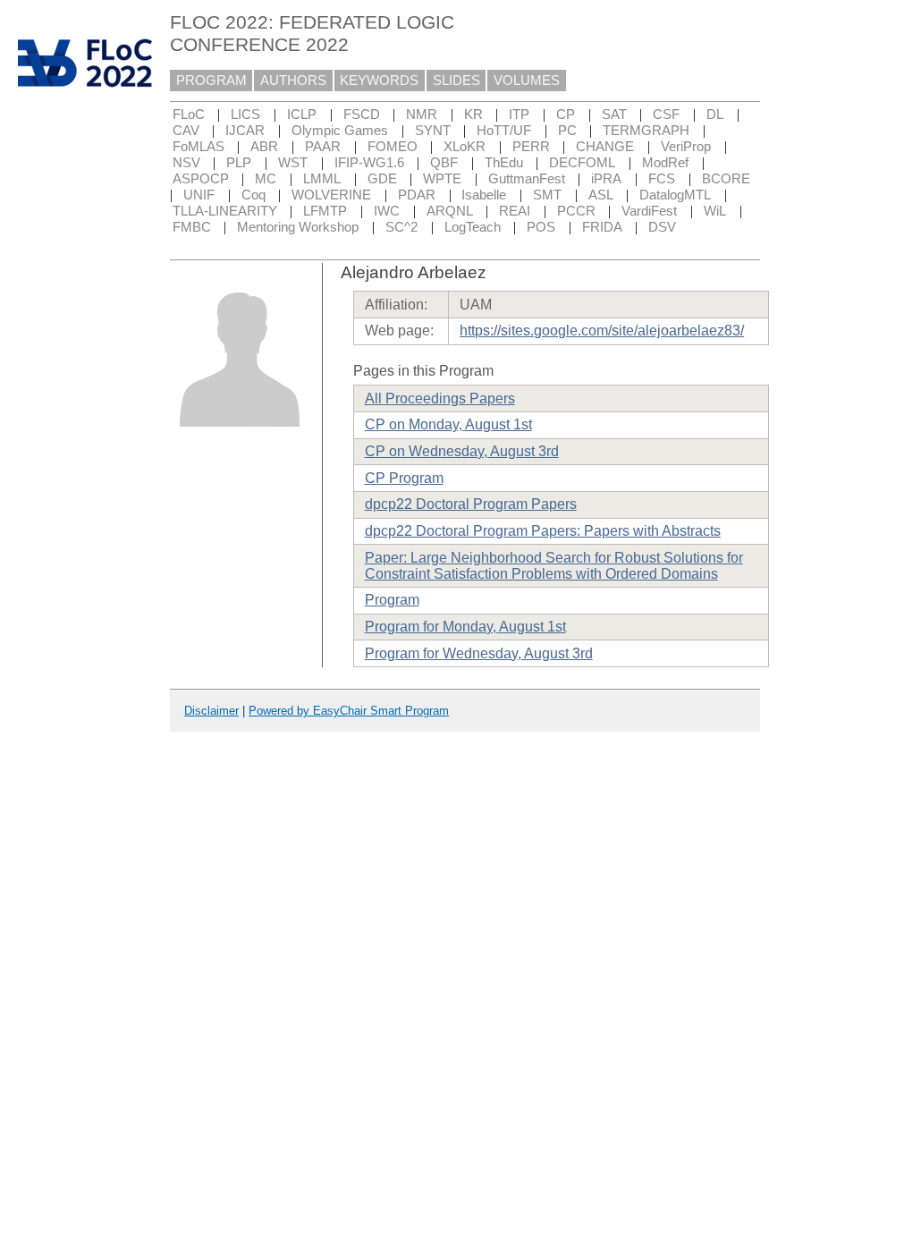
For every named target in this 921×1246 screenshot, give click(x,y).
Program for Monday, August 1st (465, 626)
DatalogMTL (675, 195)
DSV (662, 227)
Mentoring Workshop (298, 227)
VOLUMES (527, 80)
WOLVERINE (331, 195)
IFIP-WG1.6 (369, 163)
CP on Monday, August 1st (448, 424)
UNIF (199, 195)
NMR (421, 114)
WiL (715, 211)
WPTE (442, 179)
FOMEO (393, 147)
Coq (253, 195)
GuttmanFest (526, 179)
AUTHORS (293, 80)
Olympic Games (340, 130)
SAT (614, 114)
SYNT (433, 130)
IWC (387, 211)
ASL (600, 195)
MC (265, 179)
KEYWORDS (379, 80)
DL (714, 114)
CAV (186, 130)
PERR (531, 147)
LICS (245, 114)
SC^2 (401, 227)
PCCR (576, 211)
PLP (238, 163)
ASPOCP (201, 179)
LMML (322, 179)
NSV (186, 163)
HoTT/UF (504, 130)
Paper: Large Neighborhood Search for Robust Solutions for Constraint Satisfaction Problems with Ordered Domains (554, 565)
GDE (382, 179)
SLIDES (456, 80)
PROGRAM (211, 80)
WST (293, 163)
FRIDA (602, 227)
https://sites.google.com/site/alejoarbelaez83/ (602, 330)
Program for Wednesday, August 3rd (479, 653)
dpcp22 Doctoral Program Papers (471, 504)
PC (567, 130)
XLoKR (465, 147)
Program (392, 599)
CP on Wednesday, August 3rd (462, 451)
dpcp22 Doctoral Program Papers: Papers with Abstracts (543, 530)
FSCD (361, 114)
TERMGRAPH (646, 130)
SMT (547, 195)
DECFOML (582, 163)
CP (565, 114)
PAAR (323, 147)
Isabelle (483, 195)
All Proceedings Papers (440, 398)
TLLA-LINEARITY (225, 211)
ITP (519, 114)
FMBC (192, 227)
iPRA (606, 179)
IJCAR (245, 130)
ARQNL (450, 211)
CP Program (404, 478)
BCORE (726, 179)
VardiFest (649, 211)
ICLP (302, 114)
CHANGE (605, 147)
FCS (661, 179)
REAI (514, 211)
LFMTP (325, 211)
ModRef (665, 163)
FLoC (189, 114)
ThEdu (504, 163)
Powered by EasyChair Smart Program (349, 710)
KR (473, 114)
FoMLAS (198, 147)
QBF (444, 163)
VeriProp (686, 147)
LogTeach (472, 227)
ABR (264, 147)
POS (541, 227)
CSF (666, 114)
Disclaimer (211, 710)
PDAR (416, 195)
